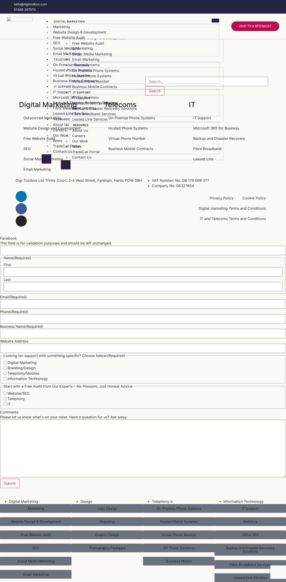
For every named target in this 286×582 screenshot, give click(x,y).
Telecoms (62, 59)
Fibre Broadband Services (75, 108)
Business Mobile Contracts (75, 81)
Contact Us (62, 151)
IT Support (63, 86)
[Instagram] (21, 221)
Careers (59, 130)
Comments (9, 412)
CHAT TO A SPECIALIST (255, 26)
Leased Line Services (70, 113)
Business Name (21, 326)
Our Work (61, 135)
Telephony (16, 399)
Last (7, 279)
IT (9, 404)
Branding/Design (22, 368)
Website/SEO (18, 393)
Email (13, 297)
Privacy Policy (221, 198)
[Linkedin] (21, 196)
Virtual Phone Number (71, 75)
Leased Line (203, 159)
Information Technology (28, 378)
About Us (61, 124)
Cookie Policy (254, 198)
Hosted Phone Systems (72, 70)
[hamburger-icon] (215, 21)
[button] (107, 548)
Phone (14, 311)
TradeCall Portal (66, 146)
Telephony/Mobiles (23, 373)
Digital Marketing (69, 21)
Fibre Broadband (207, 148)
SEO (56, 43)
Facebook (8, 238)
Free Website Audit (69, 37)
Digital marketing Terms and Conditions (232, 208)
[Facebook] (21, 208)
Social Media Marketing (73, 48)
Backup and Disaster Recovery (219, 138)
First (7, 265)
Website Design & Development (79, 32)
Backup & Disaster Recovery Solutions (85, 102)
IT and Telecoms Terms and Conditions (233, 218)
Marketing (61, 27)
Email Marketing (66, 53)
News (57, 140)
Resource (62, 119)
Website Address (14, 341)
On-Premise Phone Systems (76, 65)
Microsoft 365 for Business (76, 97)
